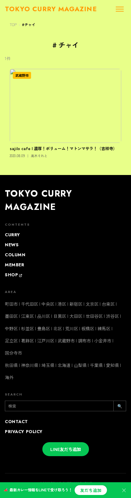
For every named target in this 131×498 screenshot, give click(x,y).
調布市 (84, 340)
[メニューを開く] (119, 9)
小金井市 (102, 340)
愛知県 (112, 365)
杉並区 (27, 328)
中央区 (47, 304)
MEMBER (14, 265)
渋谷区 (112, 316)
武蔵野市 (22, 75)
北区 (57, 328)
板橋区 (87, 328)
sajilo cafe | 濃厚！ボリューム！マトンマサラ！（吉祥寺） (63, 148)
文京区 (92, 304)
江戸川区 (45, 340)
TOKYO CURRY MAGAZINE (38, 200)
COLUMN (15, 255)
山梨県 (80, 365)
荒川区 (71, 328)
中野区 (11, 328)
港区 (62, 304)
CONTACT (16, 422)
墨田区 (11, 316)
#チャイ (28, 24)
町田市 (11, 304)
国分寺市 (13, 352)
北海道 (64, 365)
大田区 (75, 316)
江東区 (27, 316)
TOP (13, 24)
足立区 (11, 340)
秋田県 (11, 365)
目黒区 (59, 316)
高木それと (39, 155)
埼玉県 (47, 365)
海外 (9, 377)
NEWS (12, 245)
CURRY (12, 235)
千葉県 (96, 365)
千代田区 (29, 304)
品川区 (43, 316)
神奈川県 (29, 365)
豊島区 (43, 328)
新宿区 (75, 304)
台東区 (108, 304)
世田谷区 (94, 316)
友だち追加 (90, 490)
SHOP (11, 275)
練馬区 (103, 328)
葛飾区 (27, 340)
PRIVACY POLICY (24, 432)
